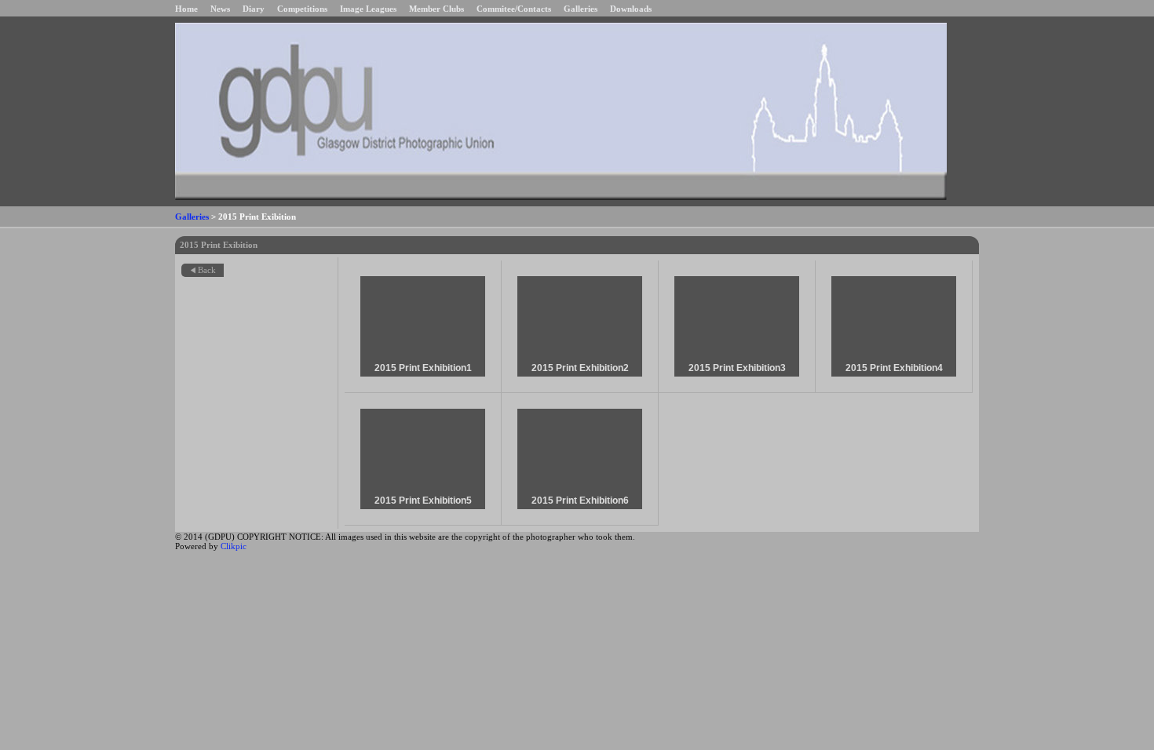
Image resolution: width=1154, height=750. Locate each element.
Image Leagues (368, 8)
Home (186, 8)
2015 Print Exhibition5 (423, 500)
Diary (254, 8)
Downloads (631, 8)
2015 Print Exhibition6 (580, 500)
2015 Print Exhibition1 (423, 367)
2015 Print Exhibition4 (894, 367)
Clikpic (234, 546)
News (220, 8)
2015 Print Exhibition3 (737, 367)
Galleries (580, 8)
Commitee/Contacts (514, 8)
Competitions (302, 8)
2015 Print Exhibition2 (580, 367)
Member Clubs (436, 8)
